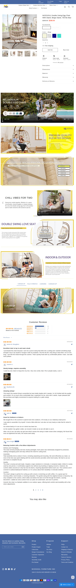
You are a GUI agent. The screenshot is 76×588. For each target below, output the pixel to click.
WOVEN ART (62, 166)
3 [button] (38, 490)
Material (45, 73)
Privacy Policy (65, 559)
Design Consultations (38, 552)
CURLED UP (21, 283)
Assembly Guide (36, 559)
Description (46, 65)
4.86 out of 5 (18, 328)
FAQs (62, 544)
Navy (54, 36)
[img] (7, 342)
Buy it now (66, 50)
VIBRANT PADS (62, 175)
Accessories (46, 24)
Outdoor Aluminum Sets (39, 5)
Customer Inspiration (38, 554)
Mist (49, 36)
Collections (35, 549)
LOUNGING (43, 284)
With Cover (55, 27)
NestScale (61, 62)
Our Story (49, 549)
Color (46, 32)
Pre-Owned (44, 8)
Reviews (34, 557)
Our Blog (49, 552)
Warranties (64, 554)
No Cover (47, 27)
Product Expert (36, 547)
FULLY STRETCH (32, 284)
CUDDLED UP (53, 284)
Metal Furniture (33, 8)
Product (34, 544)
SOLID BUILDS (62, 170)
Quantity (45, 40)
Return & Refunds (66, 552)
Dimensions (46, 69)
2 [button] (35, 490)
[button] (30, 326)
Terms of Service (66, 557)
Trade (60, 1)
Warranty (45, 77)
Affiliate (48, 544)
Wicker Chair (53, 5)
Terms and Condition (67, 562)
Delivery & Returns (48, 81)
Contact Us (64, 547)
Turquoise (59, 36)
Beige (44, 36)
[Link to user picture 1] (7, 376)
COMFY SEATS (62, 168)
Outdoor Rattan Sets (24, 5)
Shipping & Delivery (67, 549)
